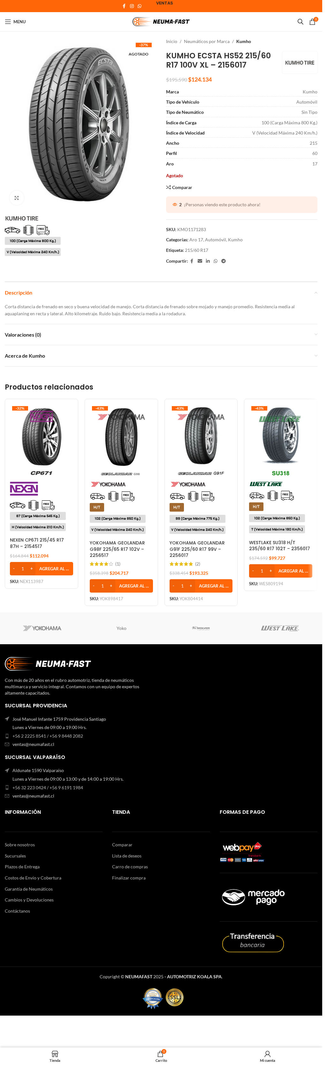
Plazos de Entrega (22, 866)
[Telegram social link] (223, 261)
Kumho (243, 41)
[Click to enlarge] (17, 198)
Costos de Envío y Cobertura (33, 877)
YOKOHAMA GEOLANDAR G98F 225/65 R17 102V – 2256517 (117, 549)
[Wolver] (200, 628)
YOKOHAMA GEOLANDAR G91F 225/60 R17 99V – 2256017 (197, 549)
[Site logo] (161, 21)
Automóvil (215, 239)
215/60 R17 (196, 250)
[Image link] (48, 663)
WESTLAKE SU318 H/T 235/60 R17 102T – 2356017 (279, 545)
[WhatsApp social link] (139, 6)
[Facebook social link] (124, 6)
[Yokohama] (42, 628)
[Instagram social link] (132, 6)
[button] (41, 568)
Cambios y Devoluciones (29, 899)
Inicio (171, 41)
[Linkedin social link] (208, 261)
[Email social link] (200, 261)
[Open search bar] (300, 21)
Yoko (121, 628)
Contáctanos (17, 911)
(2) (197, 564)
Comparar (122, 844)
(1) (117, 564)
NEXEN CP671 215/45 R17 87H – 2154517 (37, 543)
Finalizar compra (129, 877)
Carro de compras (130, 866)
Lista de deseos (126, 855)
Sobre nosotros (20, 844)
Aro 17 (196, 239)
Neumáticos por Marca (207, 41)
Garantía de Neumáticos (29, 889)
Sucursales (15, 855)
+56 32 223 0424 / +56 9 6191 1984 (47, 787)
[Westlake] (280, 628)
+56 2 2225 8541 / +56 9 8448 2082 (47, 736)
